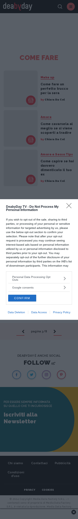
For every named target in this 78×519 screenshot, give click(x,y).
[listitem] (39, 278)
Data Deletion (16, 312)
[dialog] (39, 259)
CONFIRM (22, 298)
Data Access (39, 312)
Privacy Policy (61, 312)
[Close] (70, 207)
